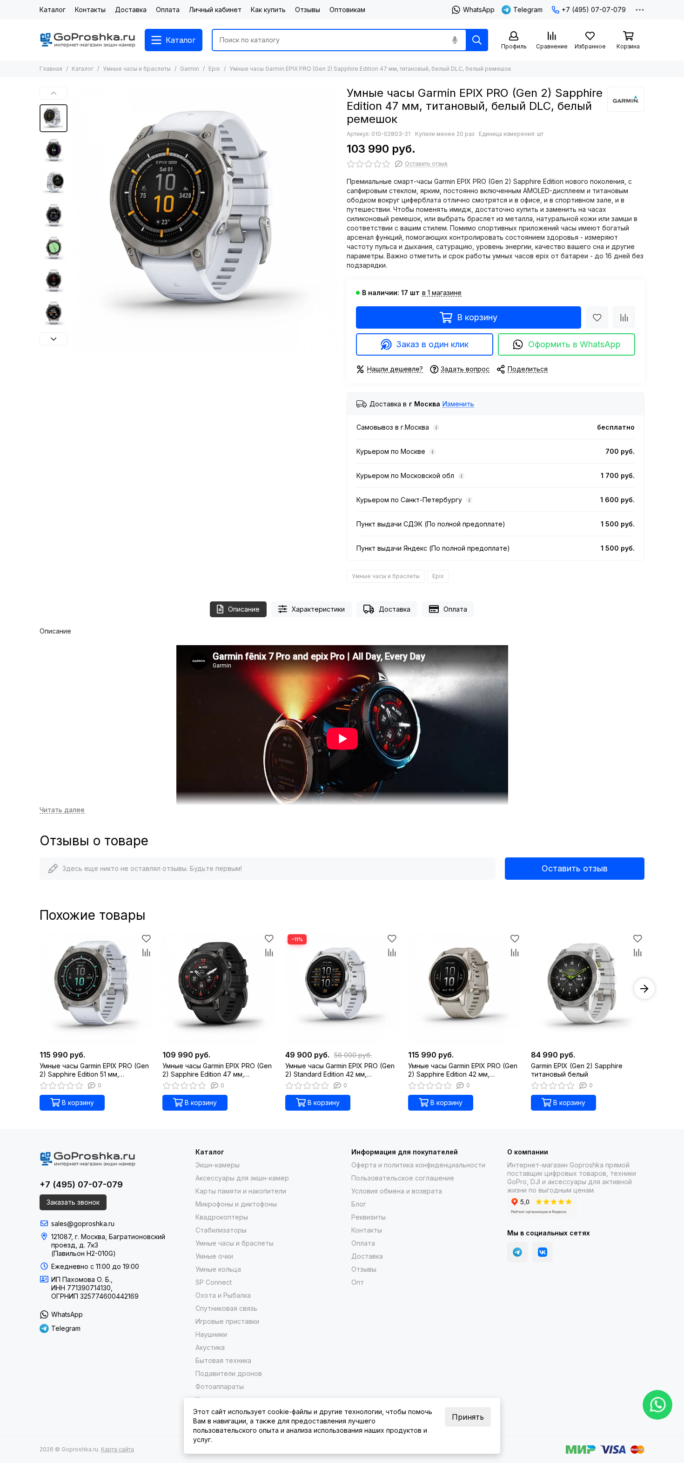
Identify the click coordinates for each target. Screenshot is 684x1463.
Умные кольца (218, 1269)
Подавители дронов (228, 1373)
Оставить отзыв (575, 868)
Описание (244, 609)
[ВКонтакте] (542, 1252)
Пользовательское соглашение (402, 1178)
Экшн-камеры (217, 1165)
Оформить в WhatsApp (574, 344)
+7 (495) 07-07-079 (594, 9)
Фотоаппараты (219, 1386)
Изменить (458, 404)
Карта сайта (117, 1449)
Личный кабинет (215, 9)
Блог (358, 1204)
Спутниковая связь (226, 1308)
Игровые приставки (227, 1321)
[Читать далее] (62, 810)
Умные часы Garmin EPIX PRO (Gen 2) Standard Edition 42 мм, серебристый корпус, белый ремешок (340, 1070)
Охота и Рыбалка (223, 1295)
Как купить (268, 9)
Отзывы (307, 9)
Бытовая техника (223, 1360)
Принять (468, 1417)
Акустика (210, 1347)
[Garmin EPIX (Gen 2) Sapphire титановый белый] (587, 988)
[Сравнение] (624, 317)
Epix (214, 68)
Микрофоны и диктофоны (236, 1204)
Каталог (53, 9)
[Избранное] (597, 317)
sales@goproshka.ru (82, 1223)
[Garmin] (626, 99)
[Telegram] (517, 1252)
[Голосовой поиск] (455, 40)
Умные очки (214, 1256)
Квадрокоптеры (221, 1217)
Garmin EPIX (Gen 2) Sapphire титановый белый (577, 1070)
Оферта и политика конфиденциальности (418, 1165)
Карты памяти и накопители (240, 1191)
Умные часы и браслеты (137, 68)
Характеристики (318, 609)
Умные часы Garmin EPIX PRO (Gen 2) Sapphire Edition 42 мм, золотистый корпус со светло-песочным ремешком (462, 1070)
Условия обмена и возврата (396, 1191)
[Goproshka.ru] (87, 40)
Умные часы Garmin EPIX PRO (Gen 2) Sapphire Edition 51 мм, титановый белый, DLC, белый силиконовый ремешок (94, 1070)
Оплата (168, 9)
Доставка (131, 9)
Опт (357, 1282)
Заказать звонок (73, 1202)
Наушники (211, 1334)
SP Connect (213, 1282)
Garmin (189, 68)
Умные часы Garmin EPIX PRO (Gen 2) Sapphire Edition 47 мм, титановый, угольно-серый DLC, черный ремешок (217, 1070)
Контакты (90, 9)
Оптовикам (347, 9)
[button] (77, 219)
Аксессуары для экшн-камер (242, 1178)
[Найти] (477, 40)
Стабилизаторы (221, 1230)
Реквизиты (368, 1217)
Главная (51, 68)
